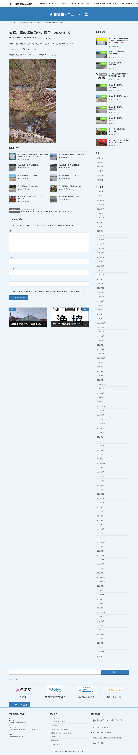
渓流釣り (69, 212)
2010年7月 (100, 590)
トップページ (55, 718)
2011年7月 (100, 555)
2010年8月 (100, 586)
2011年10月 (101, 546)
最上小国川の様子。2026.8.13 (69, 165)
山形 (31, 212)
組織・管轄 (54, 740)
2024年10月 (101, 253)
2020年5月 (100, 402)
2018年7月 (100, 433)
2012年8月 (100, 525)
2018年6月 (100, 437)
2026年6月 (100, 200)
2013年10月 (101, 494)
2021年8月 (100, 367)
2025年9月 (100, 218)
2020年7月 (100, 393)
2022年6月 (100, 340)
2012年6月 (100, 533)
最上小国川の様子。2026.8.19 (28, 165)
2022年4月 (100, 349)
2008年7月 (100, 647)
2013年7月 (100, 503)
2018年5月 (100, 441)
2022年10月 (101, 323)
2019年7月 (100, 411)
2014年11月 (101, 463)
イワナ (25, 212)
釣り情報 (31, 209)
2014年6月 (100, 481)
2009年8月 (100, 617)
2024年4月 (100, 279)
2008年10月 (101, 639)
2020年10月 (101, 384)
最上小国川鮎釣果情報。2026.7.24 (70, 186)
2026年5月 (100, 205)
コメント (13, 231)
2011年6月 (100, 560)
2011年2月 (100, 573)
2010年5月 (100, 599)
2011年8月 (100, 551)
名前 (12, 257)
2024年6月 (100, 270)
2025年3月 (100, 244)
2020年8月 (100, 389)
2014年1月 (100, 489)
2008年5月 (100, 656)
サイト (11, 280)
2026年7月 (100, 196)
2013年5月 (100, 511)
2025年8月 (100, 222)
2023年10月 (101, 288)
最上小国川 (54, 212)
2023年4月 (100, 314)
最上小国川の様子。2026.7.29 (69, 175)
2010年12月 (101, 577)
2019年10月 (101, 406)
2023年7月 (100, 301)
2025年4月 (100, 240)
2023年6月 (100, 305)
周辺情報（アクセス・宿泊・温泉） (61, 733)
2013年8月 (100, 498)
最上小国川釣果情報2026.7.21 (69, 197)
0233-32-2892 (13, 727)
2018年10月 (101, 424)
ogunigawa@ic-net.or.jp (16, 736)
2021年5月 (100, 380)
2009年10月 (101, 612)
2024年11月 (101, 248)
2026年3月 (100, 213)
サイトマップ (55, 744)
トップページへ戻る (19, 705)
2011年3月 (100, 568)
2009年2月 (100, 634)
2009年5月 (100, 630)
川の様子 (37, 212)
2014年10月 (101, 468)
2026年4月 (100, 209)
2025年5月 (100, 235)
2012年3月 (100, 538)
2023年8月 (100, 297)
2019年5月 (100, 419)
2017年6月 (100, 454)
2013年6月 (100, 507)
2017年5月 (100, 459)
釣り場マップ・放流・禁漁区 (59, 729)
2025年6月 (100, 231)
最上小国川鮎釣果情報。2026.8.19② (71, 154)
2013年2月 (100, 516)
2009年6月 (100, 625)
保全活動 (100, 162)
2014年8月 (100, 472)
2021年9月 (100, 362)
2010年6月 (100, 595)
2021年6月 (100, 376)
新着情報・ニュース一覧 (58, 722)
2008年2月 (100, 660)
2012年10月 (101, 520)
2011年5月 (100, 564)
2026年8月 (100, 191)
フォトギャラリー (56, 737)
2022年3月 (100, 354)
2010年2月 (100, 608)
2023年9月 (100, 292)
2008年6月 (100, 652)
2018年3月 (100, 446)
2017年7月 (100, 450)
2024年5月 (100, 275)
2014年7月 (100, 476)
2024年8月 (100, 262)
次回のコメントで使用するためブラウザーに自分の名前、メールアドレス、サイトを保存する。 (49, 291)
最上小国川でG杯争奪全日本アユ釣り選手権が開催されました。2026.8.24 (119, 41)
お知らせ (100, 158)
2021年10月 (101, 358)
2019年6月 (100, 415)
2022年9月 (100, 327)
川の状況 (23, 209)
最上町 (62, 212)
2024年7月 (100, 266)
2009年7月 (100, 621)
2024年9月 (100, 257)
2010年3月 (100, 603)
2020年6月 (100, 397)
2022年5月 (100, 345)
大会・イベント (102, 167)
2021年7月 (100, 371)
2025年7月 (100, 227)
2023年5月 (100, 310)
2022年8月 (100, 332)
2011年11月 (101, 542)
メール (12, 269)
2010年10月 (101, 582)
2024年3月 (100, 284)
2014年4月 (100, 485)
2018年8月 (100, 428)
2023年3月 (100, 319)
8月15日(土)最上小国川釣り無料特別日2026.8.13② (108, 738)
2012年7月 (100, 529)
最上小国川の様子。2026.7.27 (28, 186)
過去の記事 (101, 175)
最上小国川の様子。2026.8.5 (27, 175)
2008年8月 (100, 643)
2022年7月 (100, 336)
